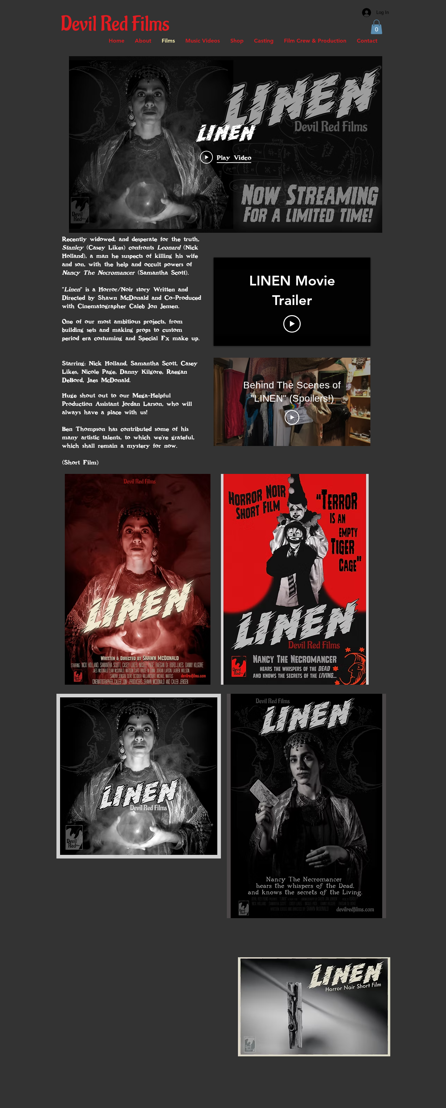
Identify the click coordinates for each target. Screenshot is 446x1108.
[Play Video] (292, 417)
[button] (376, 27)
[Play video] (292, 324)
